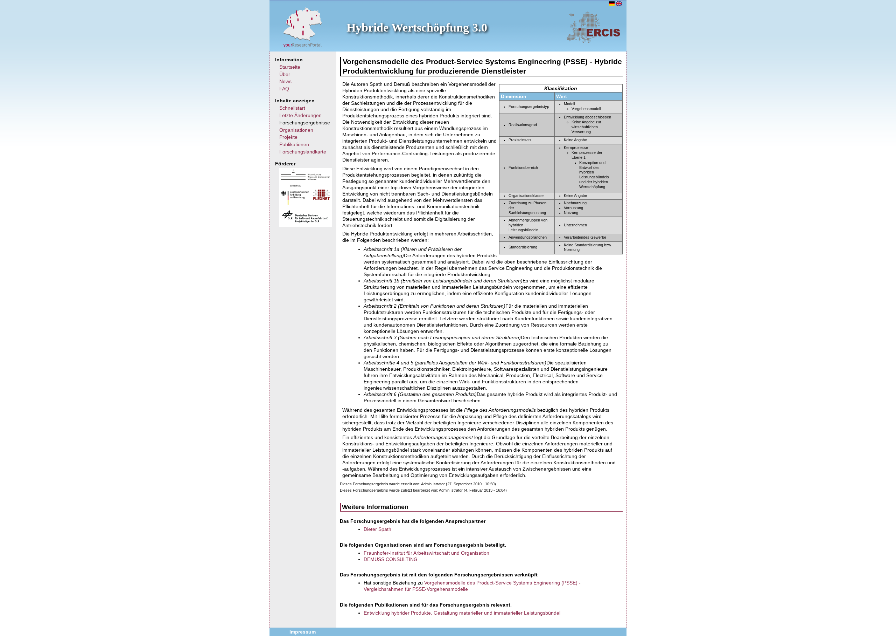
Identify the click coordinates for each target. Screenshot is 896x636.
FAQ (284, 88)
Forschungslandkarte (302, 152)
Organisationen (296, 130)
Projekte (288, 137)
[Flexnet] (321, 198)
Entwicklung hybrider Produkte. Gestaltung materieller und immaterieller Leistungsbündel (462, 613)
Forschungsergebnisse (304, 122)
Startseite (289, 67)
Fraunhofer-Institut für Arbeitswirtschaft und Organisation (426, 553)
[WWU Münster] (305, 178)
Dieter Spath (377, 529)
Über (284, 74)
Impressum (302, 632)
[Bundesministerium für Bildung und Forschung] (295, 203)
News (285, 81)
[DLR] (305, 222)
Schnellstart (292, 108)
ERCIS (593, 27)
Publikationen (294, 144)
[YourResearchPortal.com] (303, 27)
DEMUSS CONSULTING (391, 559)
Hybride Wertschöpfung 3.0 (416, 27)
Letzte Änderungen (300, 115)
